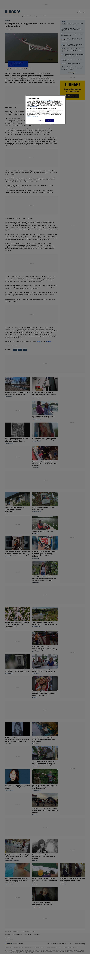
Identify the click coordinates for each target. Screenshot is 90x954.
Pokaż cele (41, 120)
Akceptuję (49, 120)
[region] (45, 109)
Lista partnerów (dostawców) (32, 116)
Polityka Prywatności (33, 106)
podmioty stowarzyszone (47, 100)
